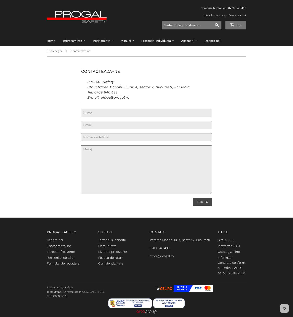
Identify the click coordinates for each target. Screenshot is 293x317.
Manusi (126, 41)
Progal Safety (64, 287)
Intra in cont (212, 15)
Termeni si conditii (60, 258)
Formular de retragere (63, 263)
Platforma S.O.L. (230, 246)
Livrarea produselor (112, 252)
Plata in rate (107, 246)
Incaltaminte (101, 41)
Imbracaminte (72, 41)
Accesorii (188, 41)
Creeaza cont (237, 15)
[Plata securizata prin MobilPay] (193, 291)
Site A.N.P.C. (226, 240)
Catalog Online (229, 252)
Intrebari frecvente (61, 252)
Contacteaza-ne (59, 246)
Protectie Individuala (156, 41)
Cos (238, 24)
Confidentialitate (110, 263)
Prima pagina (55, 51)
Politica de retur (110, 258)
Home (51, 41)
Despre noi (212, 41)
